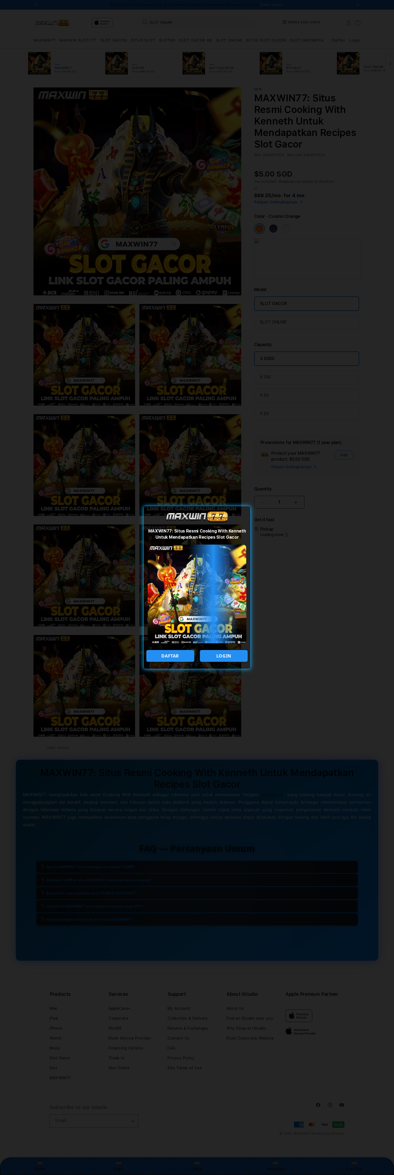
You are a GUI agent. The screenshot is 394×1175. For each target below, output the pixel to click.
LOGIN (223, 656)
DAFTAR (170, 656)
